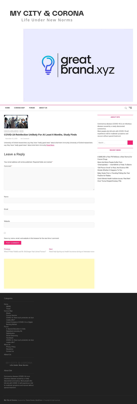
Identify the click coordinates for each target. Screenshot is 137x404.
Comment (8, 166)
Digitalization (10, 333)
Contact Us (10, 351)
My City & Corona (10, 400)
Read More (50, 145)
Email (6, 209)
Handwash (9, 338)
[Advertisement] (49, 274)
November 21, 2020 (11, 138)
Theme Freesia (30, 400)
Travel (8, 309)
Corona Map (19, 108)
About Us (43, 108)
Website (7, 221)
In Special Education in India (15, 329)
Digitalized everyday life (14, 331)
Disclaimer (9, 349)
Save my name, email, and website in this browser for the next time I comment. (31, 238)
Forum (32, 108)
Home (7, 108)
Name (6, 196)
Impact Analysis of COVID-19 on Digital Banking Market (19, 323)
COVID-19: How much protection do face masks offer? (20, 318)
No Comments (24, 138)
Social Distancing (12, 335)
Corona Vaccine (11, 315)
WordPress (39, 400)
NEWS (8, 306)
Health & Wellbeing (11, 131)
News (21, 131)
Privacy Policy (11, 347)
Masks (8, 313)
